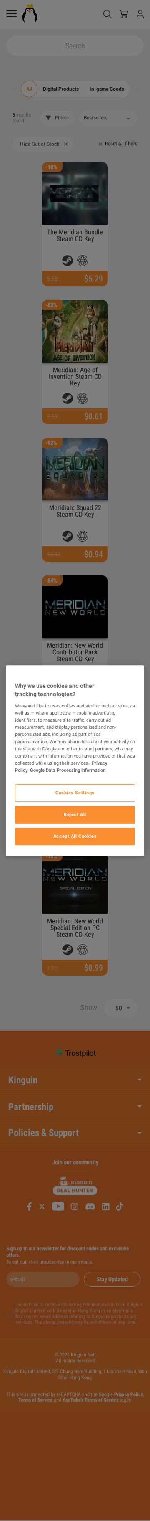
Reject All (75, 814)
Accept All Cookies (75, 836)
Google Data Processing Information (67, 770)
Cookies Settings (75, 793)
